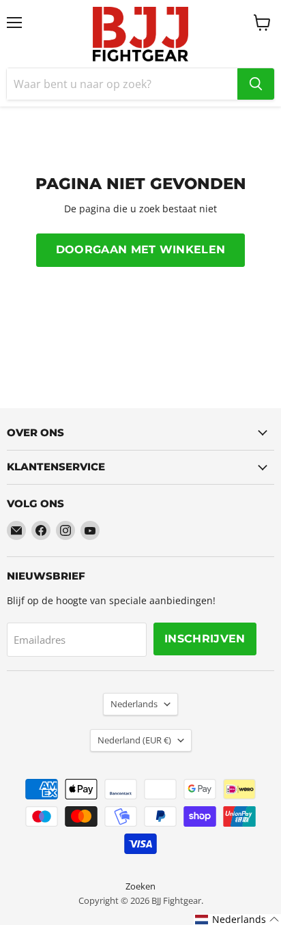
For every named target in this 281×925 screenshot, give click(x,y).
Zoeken (140, 886)
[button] (237, 919)
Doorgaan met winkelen (141, 249)
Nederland (134, 740)
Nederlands (134, 704)
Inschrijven (205, 638)
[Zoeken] (255, 84)
